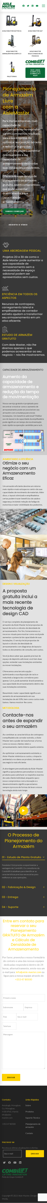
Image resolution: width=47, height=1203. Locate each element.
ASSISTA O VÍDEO (18, 225)
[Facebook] (23, 5)
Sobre (28, 1105)
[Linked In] (32, 5)
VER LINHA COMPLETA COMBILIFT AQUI (35, 72)
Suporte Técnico (32, 1117)
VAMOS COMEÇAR (14, 211)
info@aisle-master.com (28, 972)
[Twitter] (28, 5)
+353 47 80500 (23, 979)
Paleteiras (12, 76)
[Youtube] (37, 5)
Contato (29, 1133)
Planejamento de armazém (32, 1125)
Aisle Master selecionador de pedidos (35, 53)
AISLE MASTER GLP (35, 31)
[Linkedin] (20, 1162)
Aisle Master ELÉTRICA (11, 31)
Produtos (29, 1111)
